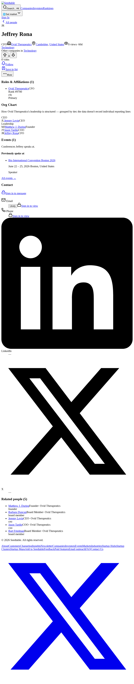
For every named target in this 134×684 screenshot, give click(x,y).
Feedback (49, 549)
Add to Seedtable (34, 549)
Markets (86, 545)
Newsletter (47, 545)
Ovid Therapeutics (21, 44)
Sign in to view (29, 205)
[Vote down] (13, 55)
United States (56, 44)
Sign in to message (16, 193)
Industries (96, 545)
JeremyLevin (11, 120)
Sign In (5, 17)
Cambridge (42, 44)
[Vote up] (4, 55)
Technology (30, 50)
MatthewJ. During (15, 126)
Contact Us (97, 549)
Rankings (48, 8)
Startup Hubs (109, 545)
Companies (27, 8)
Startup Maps (17, 549)
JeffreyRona (11, 133)
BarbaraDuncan (17, 512)
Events (78, 545)
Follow (9, 64)
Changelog (26, 545)
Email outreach (77, 549)
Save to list (12, 69)
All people (11, 22)
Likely (13, 206)
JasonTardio (11, 130)
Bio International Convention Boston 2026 (31, 160)
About (4, 545)
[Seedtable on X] (67, 680)
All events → (8, 178)
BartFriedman (16, 530)
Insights (36, 545)
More (9, 75)
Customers (14, 545)
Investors (38, 8)
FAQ (88, 549)
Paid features (62, 549)
